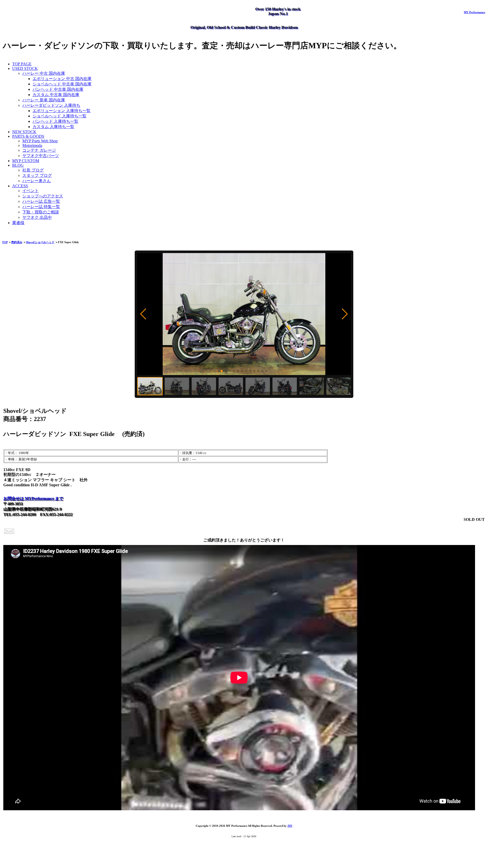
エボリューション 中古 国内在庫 (62, 78)
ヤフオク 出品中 (37, 217)
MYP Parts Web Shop (40, 141)
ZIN (289, 825)
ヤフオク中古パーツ (40, 155)
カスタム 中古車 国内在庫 (56, 94)
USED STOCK (25, 68)
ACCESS (20, 186)
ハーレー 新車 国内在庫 (43, 100)
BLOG (18, 165)
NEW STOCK (24, 132)
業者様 (18, 223)
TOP (5, 242)
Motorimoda (32, 145)
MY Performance (474, 12)
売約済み (16, 242)
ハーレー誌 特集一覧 (41, 207)
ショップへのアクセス (42, 196)
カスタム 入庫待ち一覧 (53, 126)
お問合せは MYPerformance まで (33, 498)
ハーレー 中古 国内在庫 (43, 73)
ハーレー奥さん (36, 181)
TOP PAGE (22, 64)
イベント (30, 191)
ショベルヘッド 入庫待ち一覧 (59, 116)
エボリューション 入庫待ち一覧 (61, 110)
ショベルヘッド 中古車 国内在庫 (62, 84)
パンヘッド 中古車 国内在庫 (58, 89)
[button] (143, 314)
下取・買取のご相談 (40, 212)
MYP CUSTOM (25, 161)
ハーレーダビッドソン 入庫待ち (51, 105)
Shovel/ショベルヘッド (40, 242)
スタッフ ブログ (37, 175)
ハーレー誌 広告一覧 (41, 201)
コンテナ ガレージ (39, 150)
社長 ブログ (33, 170)
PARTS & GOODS (28, 136)
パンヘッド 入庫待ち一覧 (55, 121)
